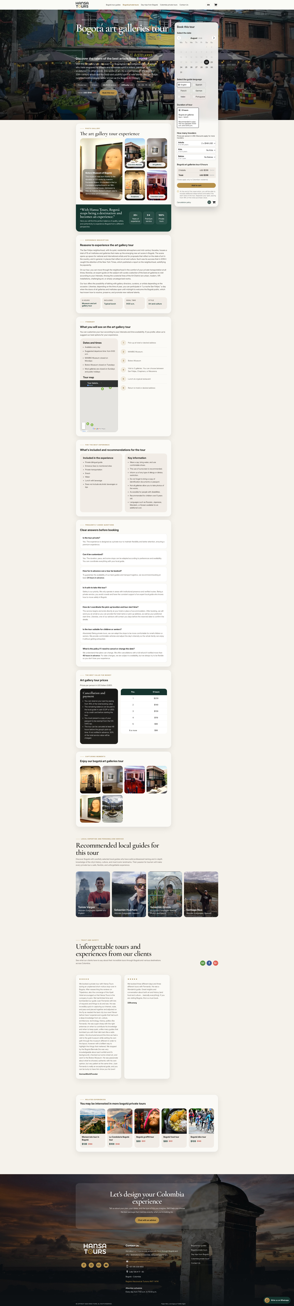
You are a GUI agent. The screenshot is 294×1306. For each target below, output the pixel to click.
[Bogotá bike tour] (201, 1121)
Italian (183, 97)
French (184, 91)
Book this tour (108, 93)
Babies (182, 157)
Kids (182, 150)
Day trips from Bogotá (149, 5)
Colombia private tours (168, 5)
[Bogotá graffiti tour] (147, 1121)
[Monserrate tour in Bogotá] (92, 1121)
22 (206, 62)
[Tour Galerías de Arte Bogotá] (90, 779)
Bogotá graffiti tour (145, 1137)
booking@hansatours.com (139, 1261)
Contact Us (184, 5)
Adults (183, 143)
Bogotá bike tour (198, 1137)
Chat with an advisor (147, 1220)
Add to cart (196, 185)
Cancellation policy (184, 202)
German (199, 91)
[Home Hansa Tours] (82, 5)
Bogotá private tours (131, 5)
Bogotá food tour (171, 1137)
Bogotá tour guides (113, 5)
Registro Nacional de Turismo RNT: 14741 (142, 1281)
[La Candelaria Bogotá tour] (119, 1121)
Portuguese (200, 97)
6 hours (185, 110)
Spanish (199, 85)
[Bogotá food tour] (174, 1121)
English (184, 85)
